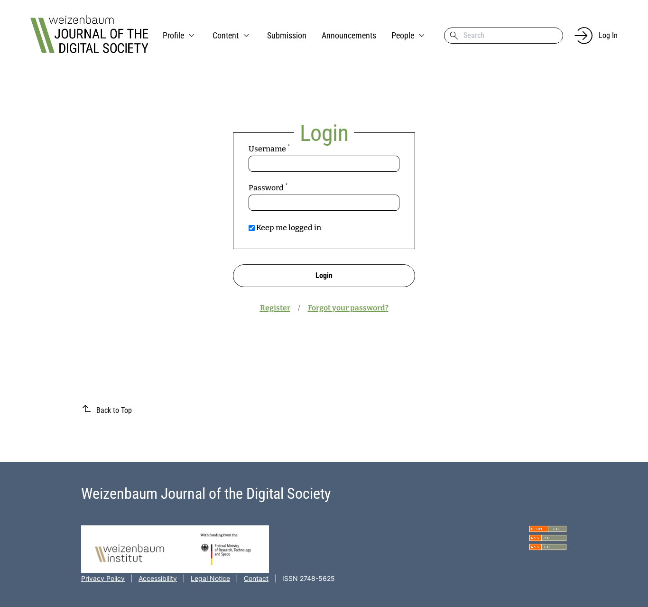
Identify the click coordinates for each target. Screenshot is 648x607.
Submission (286, 35)
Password (285, 187)
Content (226, 35)
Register (275, 307)
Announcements (349, 35)
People (402, 35)
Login (324, 275)
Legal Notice (210, 578)
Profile (173, 35)
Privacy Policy (103, 578)
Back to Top (114, 410)
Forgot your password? (348, 307)
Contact (256, 578)
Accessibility (158, 578)
